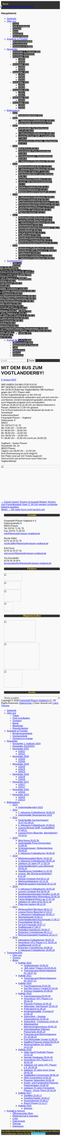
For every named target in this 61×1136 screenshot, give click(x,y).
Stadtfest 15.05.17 (33, 1095)
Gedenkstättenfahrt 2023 (30, 115)
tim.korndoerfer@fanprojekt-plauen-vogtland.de (27, 563)
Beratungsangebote (22, 41)
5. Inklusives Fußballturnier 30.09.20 (36, 161)
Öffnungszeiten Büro (22, 342)
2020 (15, 146)
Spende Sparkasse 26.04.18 (38, 1057)
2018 (15, 194)
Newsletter (12, 49)
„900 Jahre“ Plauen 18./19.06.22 (40, 968)
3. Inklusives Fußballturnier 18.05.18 (36, 197)
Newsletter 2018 (20, 82)
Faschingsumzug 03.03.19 (37, 996)
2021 (15, 126)
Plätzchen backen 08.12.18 (32, 212)
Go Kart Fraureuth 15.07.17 (32, 233)
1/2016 (21, 100)
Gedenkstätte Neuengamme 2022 (35, 123)
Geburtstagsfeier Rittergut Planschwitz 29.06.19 (37, 1030)
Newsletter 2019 (20, 72)
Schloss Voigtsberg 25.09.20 (38, 991)
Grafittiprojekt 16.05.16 (29, 253)
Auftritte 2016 (24, 340)
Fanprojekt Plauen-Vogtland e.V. (35, 700)
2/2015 (21, 108)
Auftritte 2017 (24, 333)
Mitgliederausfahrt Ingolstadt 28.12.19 (37, 192)
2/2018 (21, 87)
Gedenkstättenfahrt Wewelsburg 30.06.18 (39, 205)
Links (15, 348)
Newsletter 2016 (20, 97)
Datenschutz (18, 350)
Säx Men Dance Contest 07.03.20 (41, 988)
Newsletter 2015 (20, 103)
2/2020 (21, 69)
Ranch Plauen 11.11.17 (35, 1103)
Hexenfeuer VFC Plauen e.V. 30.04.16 (37, 251)
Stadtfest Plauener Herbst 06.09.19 (41, 1042)
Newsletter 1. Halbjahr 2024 (26, 52)
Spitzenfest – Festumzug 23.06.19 (41, 1021)
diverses (28, 1108)
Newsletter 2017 (20, 90)
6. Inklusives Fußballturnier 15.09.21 (36, 133)
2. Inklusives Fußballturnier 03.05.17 (36, 222)
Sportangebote (19, 44)
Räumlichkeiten (20, 36)
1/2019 (21, 75)
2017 (15, 215)
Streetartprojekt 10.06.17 (30, 225)
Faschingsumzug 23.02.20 (37, 986)
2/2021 (21, 62)
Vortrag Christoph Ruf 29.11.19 (33, 187)
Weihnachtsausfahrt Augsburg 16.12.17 (38, 243)
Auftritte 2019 (24, 993)
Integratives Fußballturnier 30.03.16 (36, 248)
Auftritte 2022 (24, 963)
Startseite (11, 18)
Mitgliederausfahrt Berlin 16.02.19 (35, 166)
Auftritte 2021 (24, 975)
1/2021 (21, 59)
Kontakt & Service (16, 340)
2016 (15, 245)
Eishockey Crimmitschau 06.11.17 (35, 240)
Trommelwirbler (14, 261)
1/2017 (21, 92)
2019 (15, 164)
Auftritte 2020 (24, 275)
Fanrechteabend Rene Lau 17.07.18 (36, 207)
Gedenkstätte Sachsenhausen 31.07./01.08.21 (33, 129)
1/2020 (21, 67)
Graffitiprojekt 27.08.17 (29, 235)
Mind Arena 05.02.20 (28, 148)
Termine (16, 266)
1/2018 (21, 85)
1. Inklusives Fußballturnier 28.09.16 (36, 258)
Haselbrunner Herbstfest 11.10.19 (35, 179)
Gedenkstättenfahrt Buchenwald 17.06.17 (39, 228)
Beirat (15, 31)
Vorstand (16, 29)
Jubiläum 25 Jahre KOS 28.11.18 (34, 210)
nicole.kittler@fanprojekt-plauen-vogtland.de (26, 543)
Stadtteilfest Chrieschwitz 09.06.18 (41, 1075)
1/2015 (21, 105)
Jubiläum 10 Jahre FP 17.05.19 (34, 171)
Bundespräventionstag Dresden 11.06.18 (38, 202)
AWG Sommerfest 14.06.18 (37, 1077)
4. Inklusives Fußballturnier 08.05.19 (36, 169)
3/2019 (21, 80)
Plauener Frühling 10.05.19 (37, 1004)
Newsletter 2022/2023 (23, 54)
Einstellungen (38, 1133)
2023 (15, 113)
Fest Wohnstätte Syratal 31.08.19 (40, 1039)
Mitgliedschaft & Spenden (25, 345)
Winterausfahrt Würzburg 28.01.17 (35, 217)
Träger (15, 24)
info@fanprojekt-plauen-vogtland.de (22, 533)
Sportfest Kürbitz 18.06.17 (37, 1098)
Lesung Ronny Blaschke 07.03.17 (35, 220)
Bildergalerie (13, 110)
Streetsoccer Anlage (22, 46)
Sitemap (16, 353)
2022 (15, 118)
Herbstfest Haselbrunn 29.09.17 (34, 238)
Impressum (18, 355)
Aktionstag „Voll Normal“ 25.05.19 (41, 1006)
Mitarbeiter (17, 34)
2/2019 (21, 77)
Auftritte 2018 (24, 311)
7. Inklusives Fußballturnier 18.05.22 (36, 120)
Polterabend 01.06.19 (35, 1009)
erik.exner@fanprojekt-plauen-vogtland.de (25, 553)
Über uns (11, 21)
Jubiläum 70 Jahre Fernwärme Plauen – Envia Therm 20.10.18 (40, 1089)
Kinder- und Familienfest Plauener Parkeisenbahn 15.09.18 (41, 1084)
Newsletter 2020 (20, 64)
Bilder (15, 268)
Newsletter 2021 (20, 57)
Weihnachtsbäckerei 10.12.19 (33, 189)
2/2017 (21, 95)
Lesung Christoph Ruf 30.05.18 (34, 199)
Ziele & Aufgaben (21, 26)
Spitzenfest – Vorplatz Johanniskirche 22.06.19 (36, 1017)
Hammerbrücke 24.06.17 (36, 1100)
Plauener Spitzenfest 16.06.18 (39, 1080)
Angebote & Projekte (17, 39)
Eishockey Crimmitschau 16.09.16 (35, 256)
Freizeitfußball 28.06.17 (30, 230)
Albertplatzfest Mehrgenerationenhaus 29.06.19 (40, 1025)
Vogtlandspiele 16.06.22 (36, 965)
